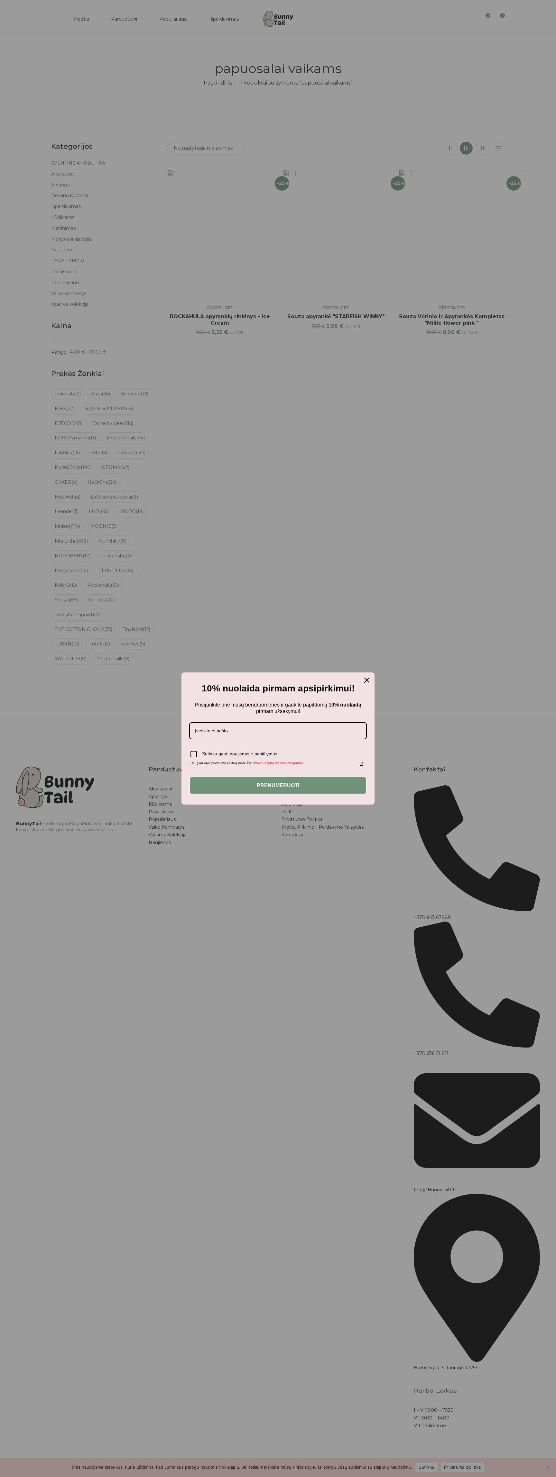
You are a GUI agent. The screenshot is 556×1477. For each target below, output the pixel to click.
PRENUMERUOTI (278, 785)
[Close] (367, 680)
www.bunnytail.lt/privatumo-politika (278, 763)
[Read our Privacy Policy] (362, 764)
